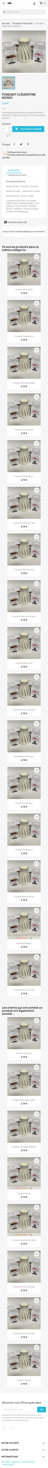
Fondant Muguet (24, 943)
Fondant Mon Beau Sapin (24, 383)
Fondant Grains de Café (24, 523)
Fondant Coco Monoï (24, 336)
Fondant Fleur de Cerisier (24, 616)
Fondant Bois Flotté (24, 289)
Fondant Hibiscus (24, 1053)
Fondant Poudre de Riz (24, 990)
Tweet (21, 144)
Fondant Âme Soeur (24, 849)
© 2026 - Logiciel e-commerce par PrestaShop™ (18, 1463)
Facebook (4, 1428)
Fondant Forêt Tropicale (24, 709)
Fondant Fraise (24, 1193)
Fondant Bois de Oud (24, 569)
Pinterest (28, 144)
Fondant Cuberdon (24, 803)
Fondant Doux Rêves (24, 429)
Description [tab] (14, 170)
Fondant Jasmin (24, 1380)
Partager (14, 144)
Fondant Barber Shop (24, 896)
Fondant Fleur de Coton (24, 1333)
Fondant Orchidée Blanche (24, 1146)
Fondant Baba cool (24, 663)
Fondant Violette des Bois (24, 1240)
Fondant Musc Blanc (24, 476)
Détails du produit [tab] (17, 175)
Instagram (12, 1428)
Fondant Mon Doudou (24, 756)
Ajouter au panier (28, 129)
